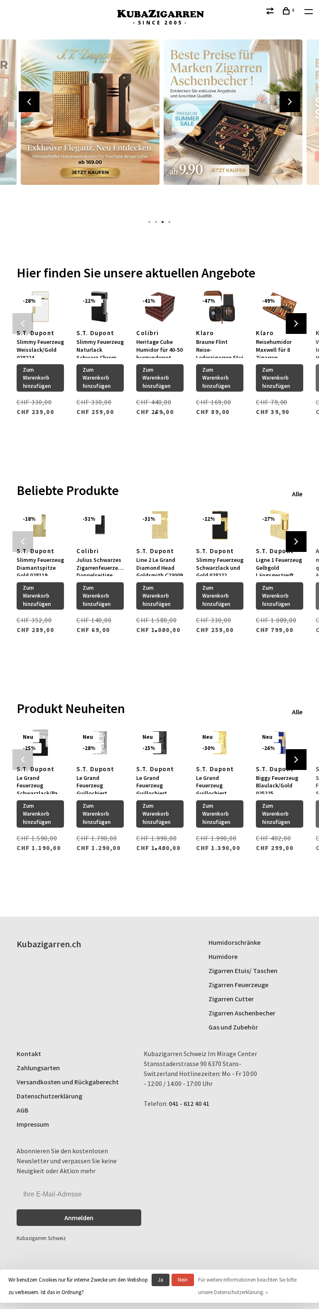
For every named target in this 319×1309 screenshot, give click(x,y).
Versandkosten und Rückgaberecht (68, 1082)
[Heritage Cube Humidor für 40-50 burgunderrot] (160, 306)
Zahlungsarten (38, 1068)
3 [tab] (163, 221)
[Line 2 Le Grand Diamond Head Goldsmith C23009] (160, 524)
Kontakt (29, 1053)
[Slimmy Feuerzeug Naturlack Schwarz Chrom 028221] (100, 306)
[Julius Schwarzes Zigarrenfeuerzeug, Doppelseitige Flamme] (100, 524)
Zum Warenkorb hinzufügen (37, 378)
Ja (160, 1279)
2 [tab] (156, 221)
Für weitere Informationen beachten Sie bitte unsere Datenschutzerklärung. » (247, 1286)
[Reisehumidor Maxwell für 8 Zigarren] (279, 306)
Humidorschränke (234, 942)
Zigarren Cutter (231, 999)
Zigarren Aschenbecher (242, 1013)
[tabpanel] (88, 124)
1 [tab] (149, 221)
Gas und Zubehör (233, 1027)
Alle (297, 494)
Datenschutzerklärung (49, 1096)
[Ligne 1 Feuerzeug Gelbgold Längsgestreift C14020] (279, 524)
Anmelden (78, 1217)
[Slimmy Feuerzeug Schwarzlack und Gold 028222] (219, 524)
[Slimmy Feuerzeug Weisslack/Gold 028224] (40, 306)
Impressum (33, 1124)
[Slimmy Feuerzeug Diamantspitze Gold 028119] (40, 524)
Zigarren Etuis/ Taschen (243, 970)
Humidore (223, 956)
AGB (22, 1110)
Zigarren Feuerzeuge (238, 985)
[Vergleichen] (271, 12)
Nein (183, 1279)
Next (290, 101)
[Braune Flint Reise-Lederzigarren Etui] (219, 306)
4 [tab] (169, 221)
